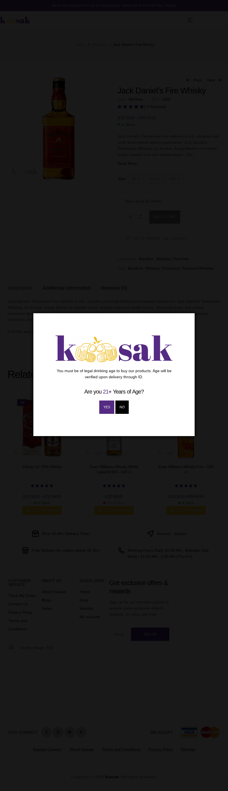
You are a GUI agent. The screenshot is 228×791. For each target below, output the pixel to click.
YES (106, 407)
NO (122, 407)
